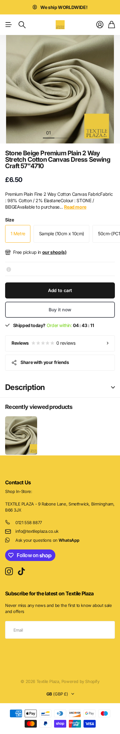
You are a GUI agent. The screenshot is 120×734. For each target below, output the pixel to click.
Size (9, 219)
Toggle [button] (113, 387)
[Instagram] (9, 571)
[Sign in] (99, 24)
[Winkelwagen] (111, 24)
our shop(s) (54, 252)
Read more (105, 7)
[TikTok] (21, 571)
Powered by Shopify (80, 681)
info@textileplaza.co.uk (37, 531)
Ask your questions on (47, 540)
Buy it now (60, 309)
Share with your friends (44, 362)
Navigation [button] (8, 25)
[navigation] (60, 132)
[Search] (22, 25)
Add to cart (60, 290)
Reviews (43, 343)
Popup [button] (8, 269)
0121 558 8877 (28, 522)
